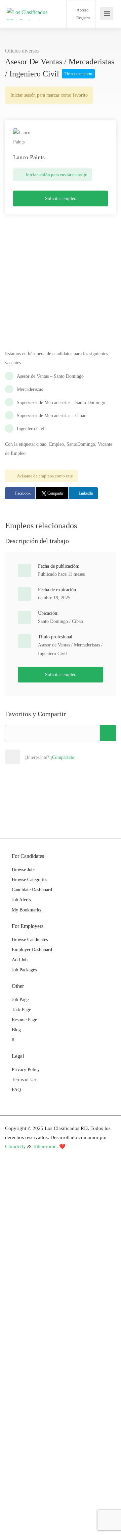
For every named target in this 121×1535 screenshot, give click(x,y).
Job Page (20, 999)
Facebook (23, 493)
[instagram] (45, 1156)
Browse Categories (29, 879)
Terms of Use (24, 1079)
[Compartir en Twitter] (41, 756)
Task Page (21, 1009)
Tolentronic (44, 1146)
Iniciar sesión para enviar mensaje (56, 174)
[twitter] (34, 1156)
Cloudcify (15, 1146)
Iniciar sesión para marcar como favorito (49, 95)
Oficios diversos (22, 51)
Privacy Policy (26, 1069)
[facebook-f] (12, 1156)
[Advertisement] (60, 285)
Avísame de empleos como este (45, 475)
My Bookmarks (26, 909)
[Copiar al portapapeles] (108, 733)
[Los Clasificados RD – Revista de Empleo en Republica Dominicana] (29, 41)
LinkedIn (86, 493)
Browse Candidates (30, 939)
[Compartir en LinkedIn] (56, 756)
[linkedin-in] (23, 1156)
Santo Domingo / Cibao (60, 621)
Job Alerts (21, 899)
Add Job (20, 959)
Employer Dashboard (32, 949)
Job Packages (24, 969)
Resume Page (24, 1019)
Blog (16, 1029)
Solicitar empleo (60, 198)
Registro (82, 17)
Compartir (55, 493)
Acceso (82, 10)
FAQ (16, 1089)
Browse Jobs (23, 869)
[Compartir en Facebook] (26, 756)
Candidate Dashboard (32, 889)
